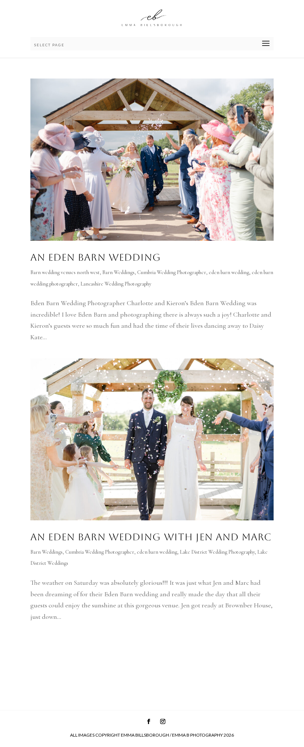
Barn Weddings (118, 272)
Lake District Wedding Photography (217, 552)
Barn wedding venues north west (65, 272)
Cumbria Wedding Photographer (171, 272)
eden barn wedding (229, 272)
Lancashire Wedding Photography (115, 284)
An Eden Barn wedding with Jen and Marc (151, 537)
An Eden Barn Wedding (95, 257)
